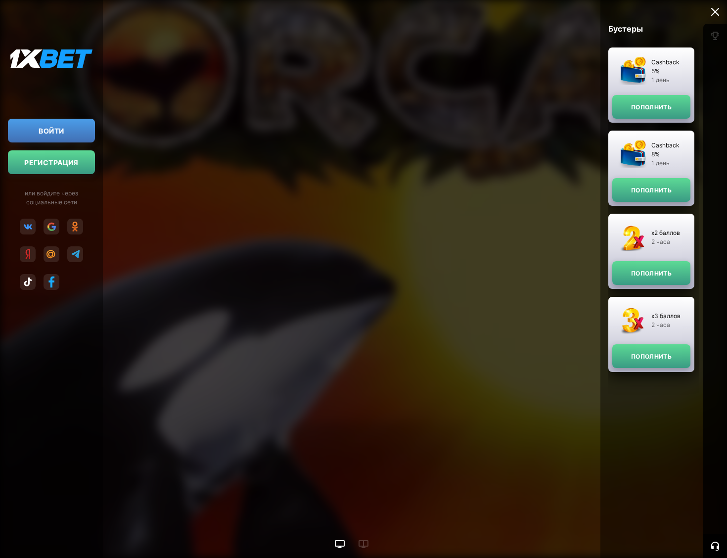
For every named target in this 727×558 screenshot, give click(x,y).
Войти (51, 131)
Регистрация (51, 162)
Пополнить (651, 107)
